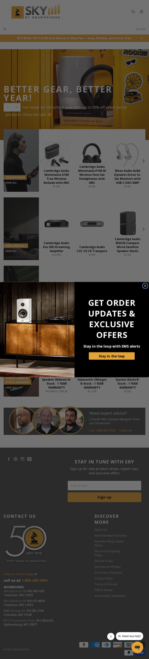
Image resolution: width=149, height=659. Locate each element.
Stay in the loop (112, 356)
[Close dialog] (145, 285)
